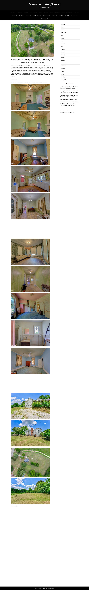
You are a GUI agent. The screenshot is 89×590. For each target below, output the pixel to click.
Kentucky (57, 12)
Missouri (21, 15)
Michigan (69, 12)
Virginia (61, 15)
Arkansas (12, 12)
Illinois (67, 15)
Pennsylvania (46, 15)
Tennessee (54, 15)
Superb (52, 588)
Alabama (19, 12)
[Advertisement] (32, 228)
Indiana (46, 12)
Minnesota (76, 12)
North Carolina (37, 15)
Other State (74, 15)
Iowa (51, 12)
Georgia (26, 12)
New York (28, 15)
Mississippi (14, 15)
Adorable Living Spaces (44, 4)
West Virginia (33, 12)
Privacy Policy (44, 18)
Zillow (16, 506)
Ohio (40, 12)
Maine (63, 12)
